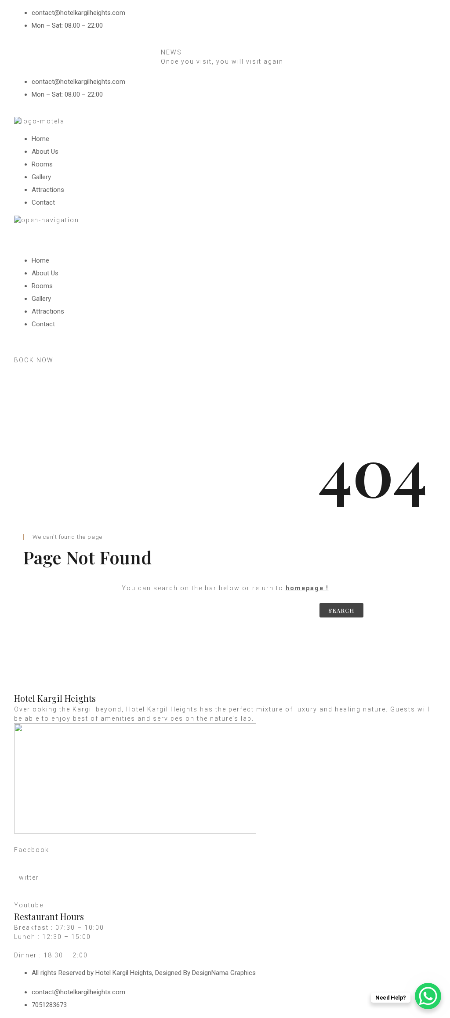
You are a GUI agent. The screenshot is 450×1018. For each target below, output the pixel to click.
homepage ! (307, 588)
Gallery (41, 177)
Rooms (42, 164)
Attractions (48, 190)
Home (40, 139)
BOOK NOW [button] (34, 360)
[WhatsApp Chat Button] (428, 996)
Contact (43, 202)
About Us (45, 151)
